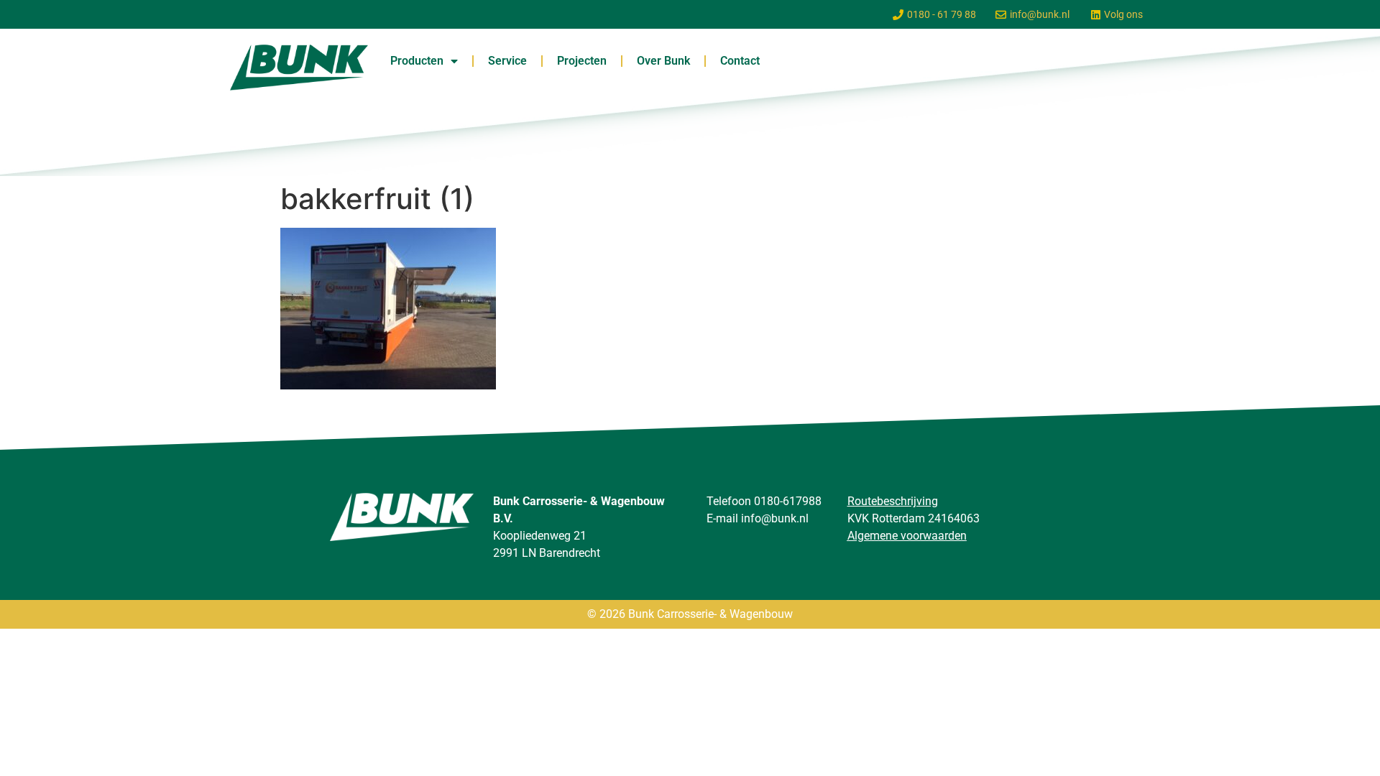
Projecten (582, 61)
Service (507, 61)
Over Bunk (663, 61)
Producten (416, 61)
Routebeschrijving (892, 501)
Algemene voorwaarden (907, 535)
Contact (740, 61)
